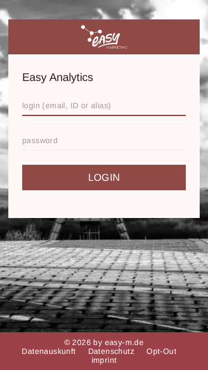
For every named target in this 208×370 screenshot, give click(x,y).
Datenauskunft (50, 351)
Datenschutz (112, 351)
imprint (104, 360)
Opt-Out (162, 351)
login (104, 177)
